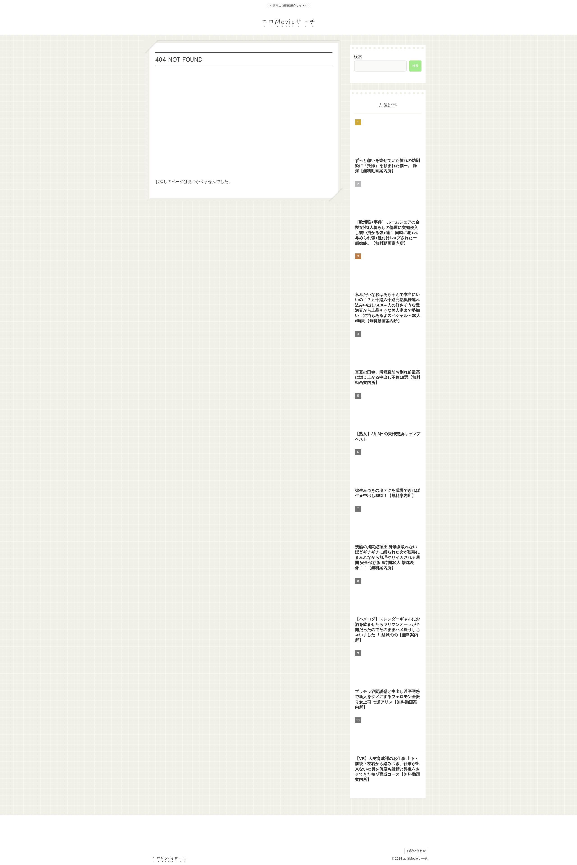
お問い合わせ (416, 851)
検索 (358, 56)
